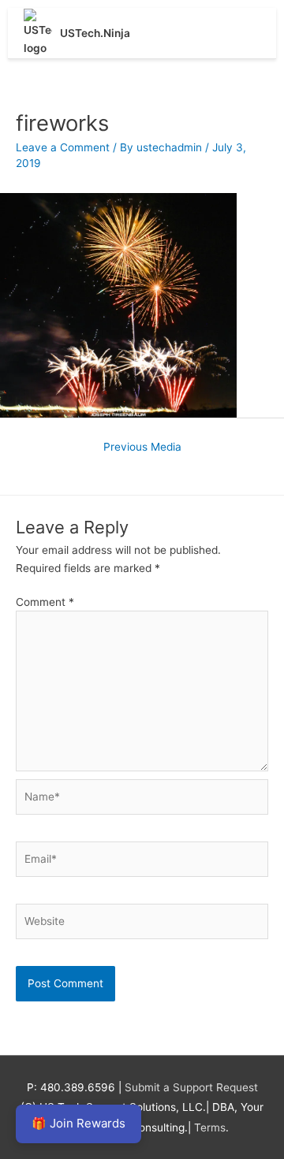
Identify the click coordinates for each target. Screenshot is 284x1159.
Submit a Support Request (191, 1087)
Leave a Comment (63, 147)
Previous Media (142, 446)
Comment (45, 602)
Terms (210, 1127)
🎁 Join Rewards (78, 1123)
